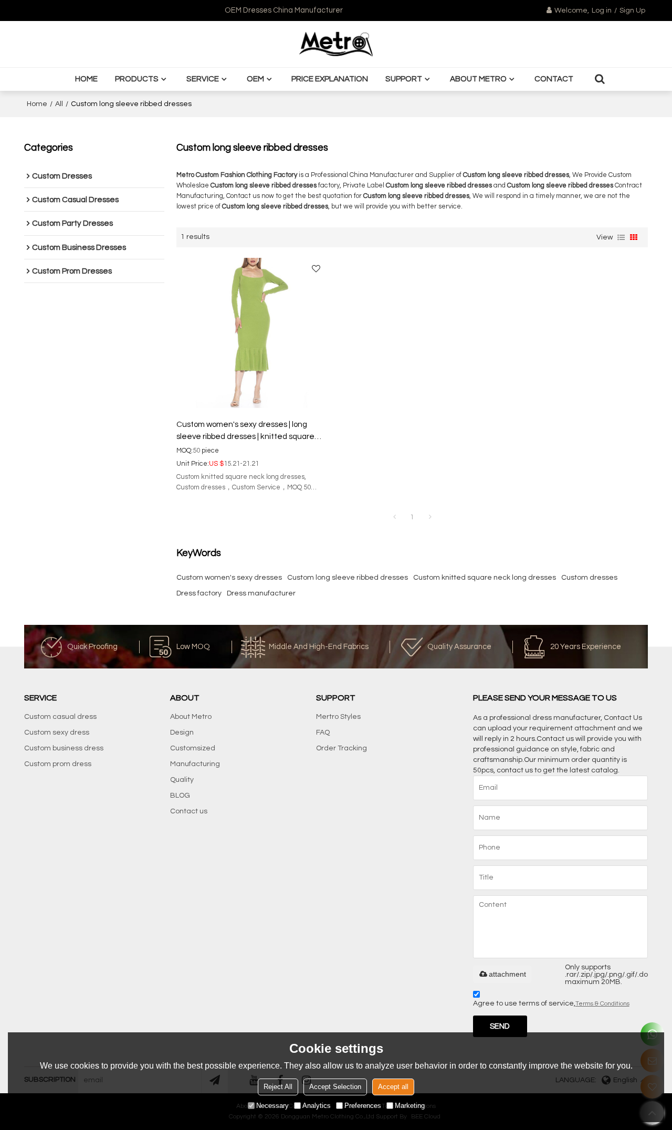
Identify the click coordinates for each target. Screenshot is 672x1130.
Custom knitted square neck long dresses (484, 577)
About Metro (478, 79)
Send (500, 1026)
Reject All (278, 1087)
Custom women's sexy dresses (229, 577)
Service (202, 79)
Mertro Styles (338, 716)
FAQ (323, 732)
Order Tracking (341, 748)
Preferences (362, 1106)
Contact (553, 79)
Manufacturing (195, 764)
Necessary (272, 1106)
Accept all (393, 1087)
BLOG (180, 795)
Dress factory (199, 593)
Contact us (188, 811)
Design (182, 732)
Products (137, 79)
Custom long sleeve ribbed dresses (347, 577)
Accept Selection (335, 1087)
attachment (507, 974)
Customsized (192, 748)
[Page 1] (394, 517)
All (59, 104)
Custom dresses (589, 577)
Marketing (410, 1106)
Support (403, 79)
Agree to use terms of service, (551, 1003)
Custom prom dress (57, 764)
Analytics (316, 1106)
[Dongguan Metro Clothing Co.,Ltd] (336, 44)
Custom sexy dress (56, 732)
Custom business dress (63, 748)
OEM (255, 79)
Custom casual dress (60, 716)
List (621, 237)
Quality (182, 779)
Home (86, 79)
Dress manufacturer (261, 593)
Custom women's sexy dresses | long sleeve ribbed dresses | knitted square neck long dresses (245, 431)
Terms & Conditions (602, 1003)
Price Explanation (329, 79)
